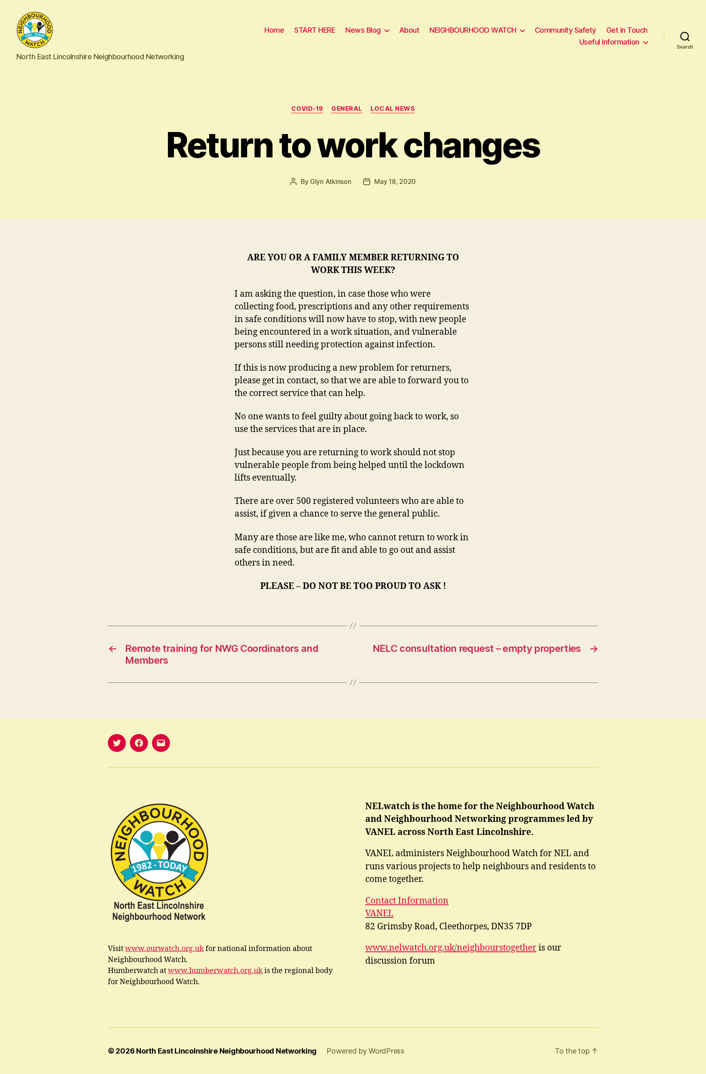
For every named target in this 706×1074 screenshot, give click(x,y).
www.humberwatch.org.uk (215, 971)
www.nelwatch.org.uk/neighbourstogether (450, 947)
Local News (393, 108)
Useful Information (609, 42)
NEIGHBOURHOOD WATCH (472, 30)
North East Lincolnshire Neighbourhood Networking (226, 1051)
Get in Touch (627, 30)
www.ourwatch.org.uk (164, 948)
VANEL (379, 913)
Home (274, 30)
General (346, 108)
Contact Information (407, 900)
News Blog (363, 30)
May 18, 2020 (395, 181)
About (409, 30)
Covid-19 (307, 108)
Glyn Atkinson (330, 181)
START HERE (314, 30)
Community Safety (565, 30)
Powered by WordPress (365, 1051)
